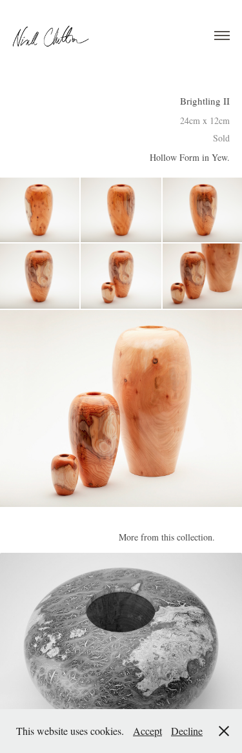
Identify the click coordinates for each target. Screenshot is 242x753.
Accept (147, 731)
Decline (187, 731)
